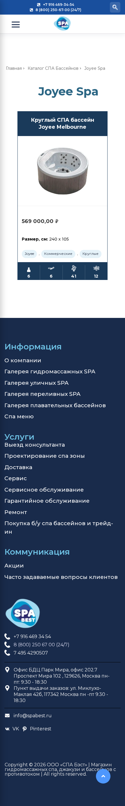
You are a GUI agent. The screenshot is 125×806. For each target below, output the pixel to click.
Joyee (29, 253)
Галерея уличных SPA (36, 383)
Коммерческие (58, 253)
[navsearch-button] (115, 7)
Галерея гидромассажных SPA (49, 371)
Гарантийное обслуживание (47, 500)
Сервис (15, 478)
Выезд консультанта (34, 444)
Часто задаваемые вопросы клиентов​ (61, 577)
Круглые (91, 253)
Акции (14, 565)
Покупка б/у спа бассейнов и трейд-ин (58, 527)
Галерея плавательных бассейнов (55, 405)
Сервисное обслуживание (44, 489)
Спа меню (19, 416)
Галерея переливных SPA (42, 394)
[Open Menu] (15, 24)
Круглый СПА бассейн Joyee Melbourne (62, 123)
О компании (22, 360)
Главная (14, 68)
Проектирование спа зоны (44, 455)
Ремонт (15, 512)
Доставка (18, 467)
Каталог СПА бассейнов (53, 68)
